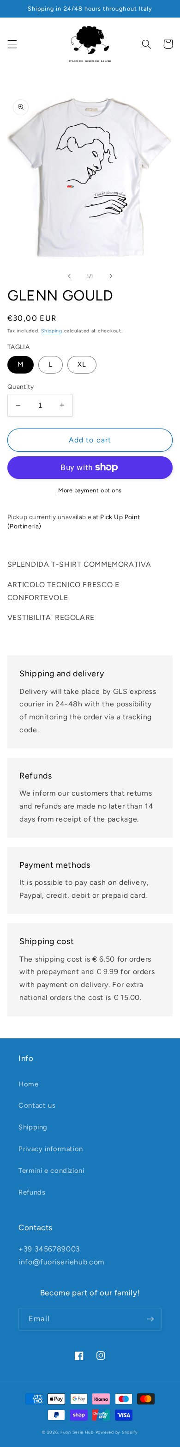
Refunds (31, 1192)
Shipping (51, 331)
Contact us (36, 1105)
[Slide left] (69, 276)
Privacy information (50, 1149)
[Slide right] (111, 276)
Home (28, 1084)
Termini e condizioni (51, 1170)
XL (82, 364)
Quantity (20, 386)
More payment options (90, 490)
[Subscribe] (150, 1319)
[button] (12, 44)
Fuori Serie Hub (77, 1432)
